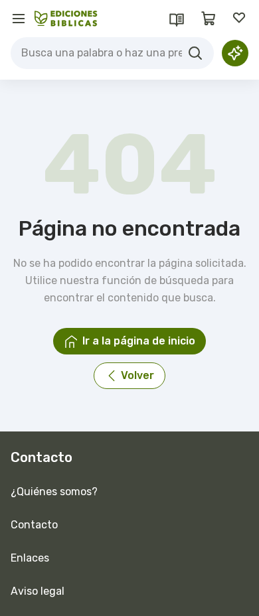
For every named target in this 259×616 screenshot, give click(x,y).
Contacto (34, 524)
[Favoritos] (240, 19)
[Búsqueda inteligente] (235, 53)
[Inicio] (66, 19)
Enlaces (30, 558)
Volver (137, 375)
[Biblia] (177, 19)
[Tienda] (208, 19)
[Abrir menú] (19, 19)
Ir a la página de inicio (138, 341)
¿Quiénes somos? (54, 491)
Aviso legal (37, 591)
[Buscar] (195, 53)
